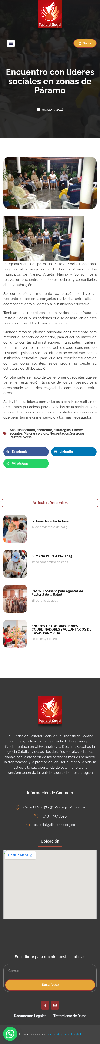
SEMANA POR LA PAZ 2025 (52, 556)
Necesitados (59, 433)
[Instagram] (55, 1005)
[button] (11, 43)
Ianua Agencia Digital (64, 1034)
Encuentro (44, 430)
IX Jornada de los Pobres (50, 521)
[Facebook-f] (45, 1005)
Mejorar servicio (36, 433)
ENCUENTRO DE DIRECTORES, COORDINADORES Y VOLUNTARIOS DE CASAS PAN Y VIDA (61, 629)
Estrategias (62, 430)
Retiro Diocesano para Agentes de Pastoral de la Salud (57, 592)
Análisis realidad (22, 430)
